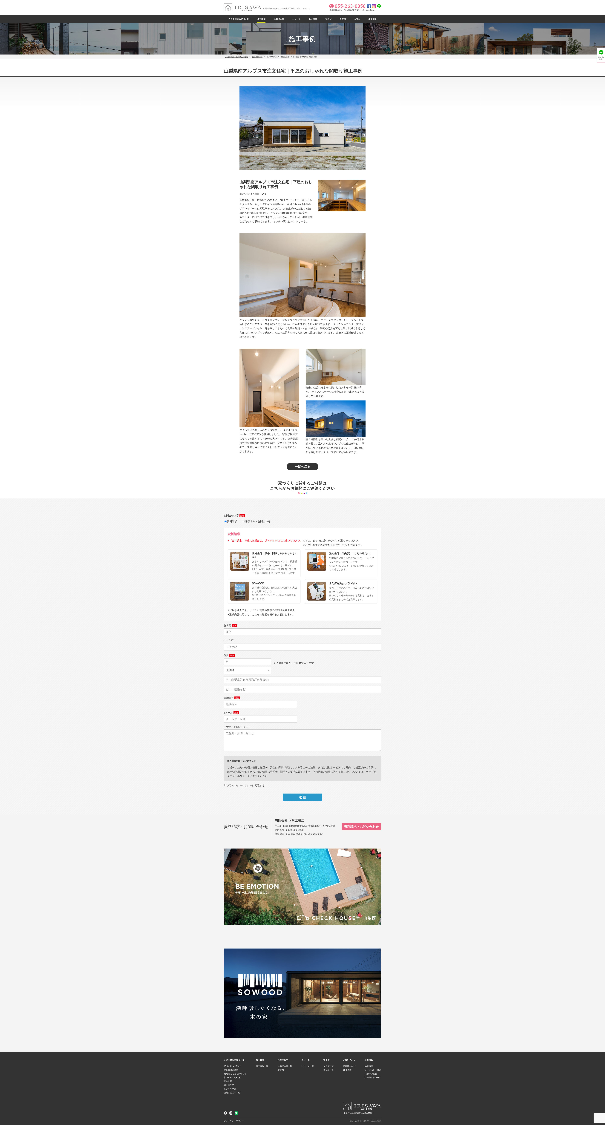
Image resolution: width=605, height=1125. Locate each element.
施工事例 (261, 19)
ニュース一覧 (308, 1066)
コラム (357, 19)
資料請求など (349, 1066)
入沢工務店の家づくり (238, 19)
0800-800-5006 (295, 830)
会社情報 (313, 19)
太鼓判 (343, 19)
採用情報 (372, 19)
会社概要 (369, 1066)
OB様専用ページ (372, 1077)
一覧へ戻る (302, 467)
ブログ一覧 (328, 1066)
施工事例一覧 (257, 57)
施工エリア (229, 1085)
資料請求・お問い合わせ (361, 827)
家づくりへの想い (232, 1066)
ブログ (328, 19)
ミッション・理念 (373, 1070)
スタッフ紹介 (371, 1073)
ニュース (296, 19)
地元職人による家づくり (235, 1073)
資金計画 (228, 1081)
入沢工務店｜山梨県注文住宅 (236, 57)
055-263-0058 (294, 833)
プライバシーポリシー (234, 1120)
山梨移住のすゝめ (232, 1092)
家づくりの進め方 (232, 1077)
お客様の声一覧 (285, 1066)
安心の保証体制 (231, 1070)
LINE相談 (347, 1070)
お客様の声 (279, 19)
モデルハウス (230, 1089)
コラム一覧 (328, 1070)
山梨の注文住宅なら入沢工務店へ (358, 1112)
